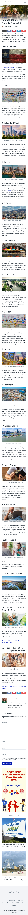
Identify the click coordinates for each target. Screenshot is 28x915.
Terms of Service (6, 902)
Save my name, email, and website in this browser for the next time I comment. (14, 759)
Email (4, 748)
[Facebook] (10, 892)
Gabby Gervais (8, 26)
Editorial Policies (16, 902)
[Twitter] (14, 892)
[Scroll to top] (24, 908)
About (6, 900)
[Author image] (2, 26)
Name (4, 741)
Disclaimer (12, 900)
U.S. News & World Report (8, 67)
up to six (8, 190)
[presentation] (14, 830)
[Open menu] (25, 2)
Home (24, 902)
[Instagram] (17, 892)
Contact (14, 905)
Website (4, 754)
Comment (5, 722)
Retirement (4, 17)
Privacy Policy (19, 900)
